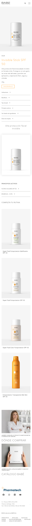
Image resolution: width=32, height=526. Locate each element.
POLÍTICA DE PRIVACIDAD (15, 519)
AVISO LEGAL (15, 518)
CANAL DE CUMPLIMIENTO (15, 521)
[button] (25, 3)
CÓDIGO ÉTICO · (6, 518)
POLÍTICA (23, 518)
